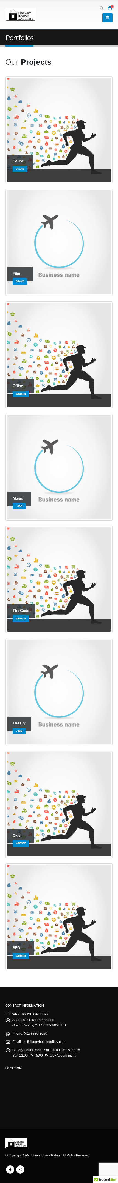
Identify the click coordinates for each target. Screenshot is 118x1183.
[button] (101, 8)
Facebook (10, 1169)
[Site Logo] (20, 15)
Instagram (20, 1169)
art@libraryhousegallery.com (44, 1041)
